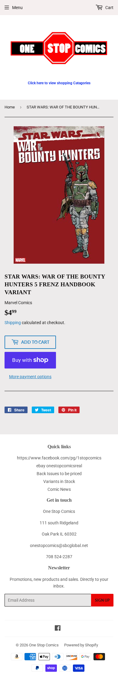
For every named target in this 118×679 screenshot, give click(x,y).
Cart (108, 7)
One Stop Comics (44, 645)
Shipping (13, 322)
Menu (17, 7)
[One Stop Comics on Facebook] (57, 628)
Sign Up (102, 600)
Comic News (59, 489)
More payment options (30, 376)
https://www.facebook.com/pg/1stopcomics (59, 457)
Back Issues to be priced (59, 473)
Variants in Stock (59, 481)
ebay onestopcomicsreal (59, 465)
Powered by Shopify (81, 645)
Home (10, 107)
